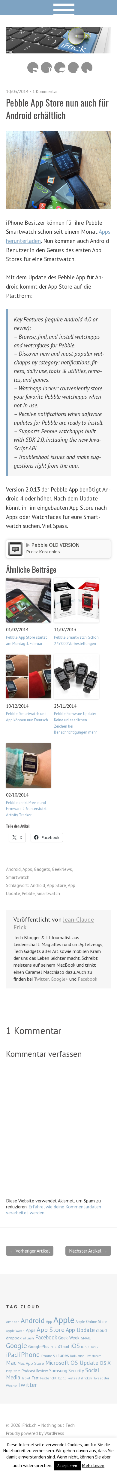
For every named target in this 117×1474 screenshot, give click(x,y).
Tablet (25, 1378)
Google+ (59, 979)
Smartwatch (17, 877)
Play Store (13, 1371)
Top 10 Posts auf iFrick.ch (75, 1378)
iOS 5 (85, 1346)
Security (76, 1370)
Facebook (73, 67)
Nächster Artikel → (88, 1251)
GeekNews (62, 869)
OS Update (84, 1363)
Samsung (58, 1370)
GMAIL (86, 1338)
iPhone (29, 1354)
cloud (101, 1330)
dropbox (14, 1338)
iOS (75, 1345)
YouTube (46, 67)
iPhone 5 (48, 1355)
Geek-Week (69, 1338)
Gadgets (42, 869)
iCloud (63, 1346)
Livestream (93, 1356)
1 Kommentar (45, 91)
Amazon (13, 1321)
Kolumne (77, 1355)
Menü (58, 7)
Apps (27, 869)
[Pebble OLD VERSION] (15, 554)
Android (13, 869)
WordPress (54, 1433)
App (49, 1321)
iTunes (62, 1355)
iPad (12, 1354)
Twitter (86, 67)
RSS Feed (32, 67)
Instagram (59, 67)
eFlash (28, 1338)
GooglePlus (38, 1346)
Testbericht (48, 1378)
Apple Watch (15, 1331)
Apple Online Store (91, 1321)
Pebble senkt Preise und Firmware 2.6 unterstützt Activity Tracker (26, 809)
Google (16, 1345)
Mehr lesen (93, 1465)
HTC (53, 1347)
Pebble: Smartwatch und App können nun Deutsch (27, 717)
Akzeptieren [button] (67, 1465)
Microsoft (57, 1362)
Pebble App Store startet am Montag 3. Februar (26, 640)
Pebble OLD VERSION (56, 545)
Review (42, 1370)
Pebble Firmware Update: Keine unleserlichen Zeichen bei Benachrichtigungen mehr (75, 723)
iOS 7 (95, 1347)
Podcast (28, 1370)
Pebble (28, 893)
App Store (56, 885)
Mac (11, 1362)
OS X (105, 1362)
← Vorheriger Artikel (30, 1251)
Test (35, 1378)
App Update (80, 1329)
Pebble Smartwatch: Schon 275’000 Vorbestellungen (76, 640)
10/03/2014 (17, 91)
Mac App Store (31, 1363)
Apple (63, 1319)
